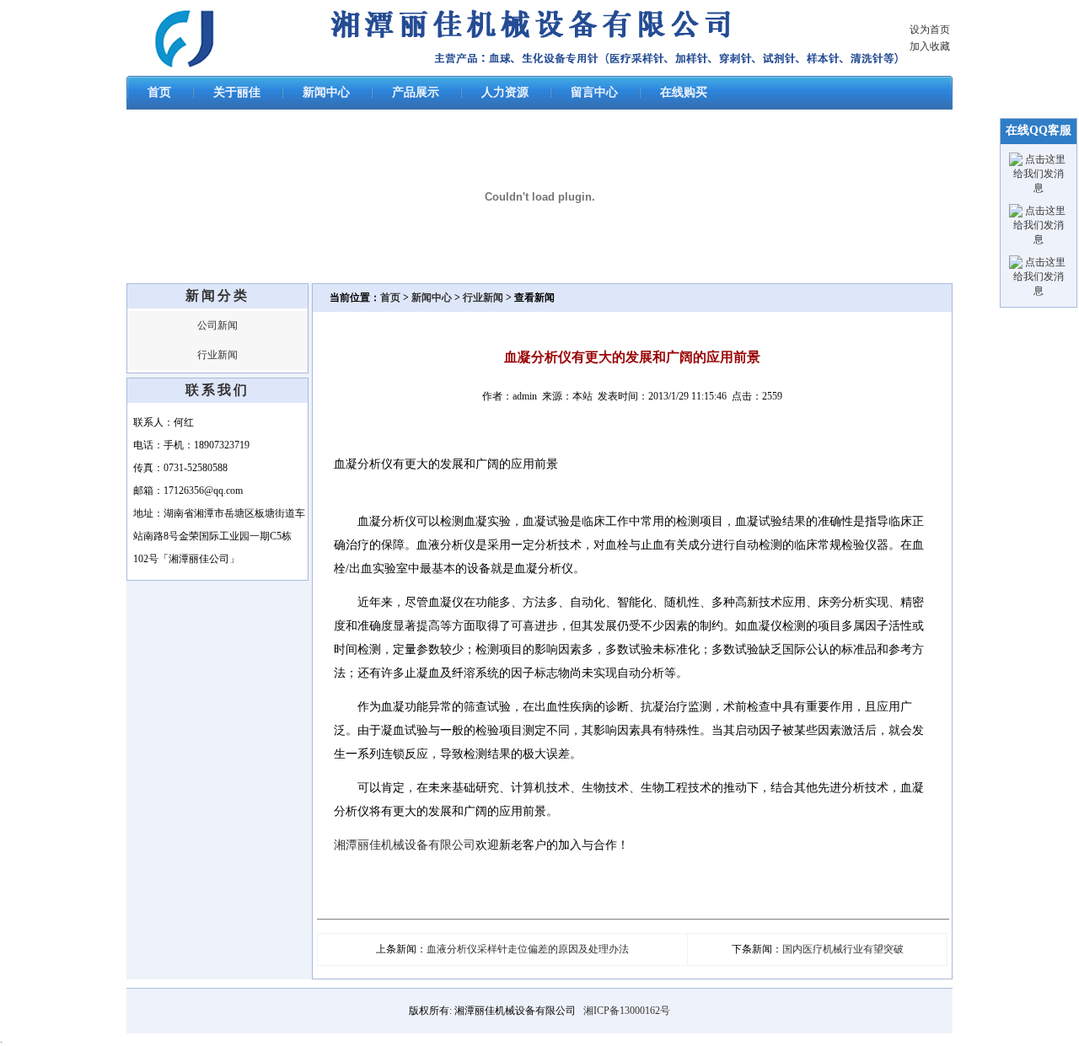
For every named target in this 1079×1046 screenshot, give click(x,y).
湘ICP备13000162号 (626, 1010)
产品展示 (415, 92)
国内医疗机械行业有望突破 (843, 949)
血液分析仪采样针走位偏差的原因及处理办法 (528, 949)
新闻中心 (326, 92)
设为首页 (930, 29)
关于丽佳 (236, 92)
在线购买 (683, 92)
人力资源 (505, 92)
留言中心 (594, 92)
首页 (159, 92)
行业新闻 (217, 355)
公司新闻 (217, 325)
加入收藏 (930, 46)
